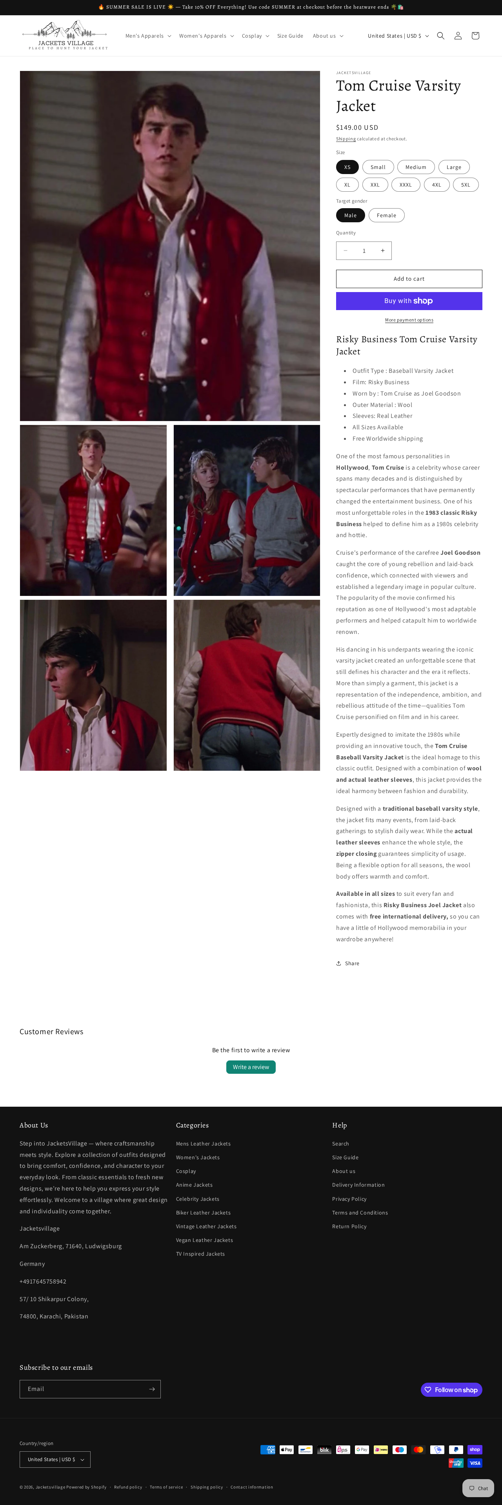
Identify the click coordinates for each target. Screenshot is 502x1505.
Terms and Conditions (360, 1212)
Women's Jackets (198, 1157)
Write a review (251, 1067)
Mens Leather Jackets (203, 1143)
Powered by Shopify (86, 1487)
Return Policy (349, 1226)
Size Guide (345, 1157)
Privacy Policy (349, 1198)
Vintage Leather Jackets (206, 1226)
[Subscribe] (151, 1389)
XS (347, 167)
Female (387, 215)
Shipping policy (207, 1487)
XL (347, 184)
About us (343, 1171)
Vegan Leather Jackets (204, 1240)
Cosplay (186, 1171)
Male (350, 215)
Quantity (346, 232)
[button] (148, 35)
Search (340, 1143)
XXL (375, 184)
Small (378, 167)
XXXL (406, 184)
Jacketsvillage (50, 1487)
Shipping (346, 139)
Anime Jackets (194, 1184)
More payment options (409, 320)
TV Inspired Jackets (200, 1253)
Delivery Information (358, 1184)
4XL (437, 184)
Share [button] (352, 963)
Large (454, 167)
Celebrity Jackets (198, 1198)
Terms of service (166, 1487)
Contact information (252, 1487)
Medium (416, 167)
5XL (466, 184)
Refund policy (128, 1487)
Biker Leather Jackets (203, 1212)
